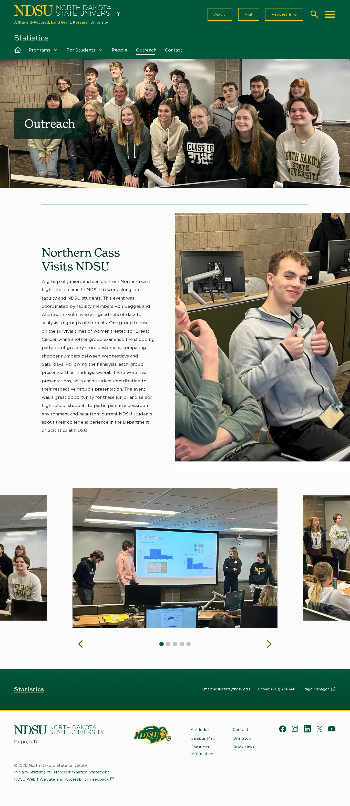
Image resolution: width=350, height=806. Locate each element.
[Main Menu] (330, 14)
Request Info (284, 14)
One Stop (242, 738)
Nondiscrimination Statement (81, 772)
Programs (39, 50)
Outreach (146, 50)
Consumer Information (202, 750)
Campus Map (203, 738)
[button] (161, 644)
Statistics (29, 689)
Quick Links (243, 747)
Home (17, 50)
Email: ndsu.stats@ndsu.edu (226, 689)
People (119, 50)
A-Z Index (200, 729)
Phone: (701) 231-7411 (276, 689)
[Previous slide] (81, 644)
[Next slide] (269, 644)
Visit (249, 14)
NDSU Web (25, 779)
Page (316, 689)
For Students (81, 50)
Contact (173, 50)
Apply (220, 14)
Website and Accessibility (74, 779)
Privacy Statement (32, 772)
